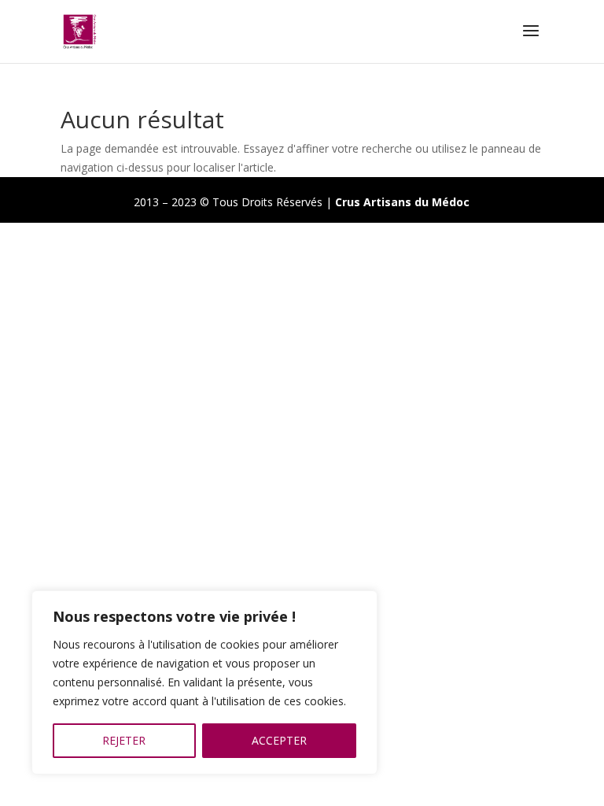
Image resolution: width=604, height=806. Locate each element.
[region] (204, 682)
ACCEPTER (279, 740)
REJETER (123, 740)
